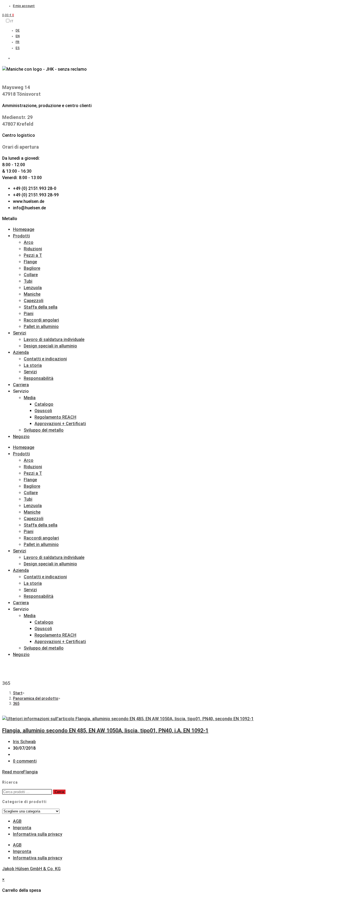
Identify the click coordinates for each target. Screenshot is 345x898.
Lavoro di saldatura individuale (54, 339)
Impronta (22, 827)
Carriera (21, 384)
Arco (28, 242)
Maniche (32, 294)
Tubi (28, 281)
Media (30, 397)
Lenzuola (33, 287)
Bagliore (32, 268)
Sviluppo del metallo (44, 430)
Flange (30, 261)
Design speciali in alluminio (50, 346)
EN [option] (18, 36)
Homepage (23, 229)
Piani (28, 313)
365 (16, 703)
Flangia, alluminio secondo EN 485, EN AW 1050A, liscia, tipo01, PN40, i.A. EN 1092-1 (105, 730)
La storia (33, 365)
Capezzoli (33, 300)
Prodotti (21, 235)
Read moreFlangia (20, 771)
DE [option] (18, 30)
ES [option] (18, 48)
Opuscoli (43, 410)
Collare (31, 274)
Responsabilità (38, 378)
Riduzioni (33, 248)
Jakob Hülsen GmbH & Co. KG (31, 868)
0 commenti (25, 761)
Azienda (21, 352)
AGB (17, 821)
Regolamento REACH (55, 417)
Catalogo (43, 404)
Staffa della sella (40, 307)
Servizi (19, 333)
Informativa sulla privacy (37, 834)
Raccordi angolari (41, 320)
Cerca (59, 792)
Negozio (21, 436)
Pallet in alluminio (41, 326)
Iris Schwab (24, 741)
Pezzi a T (33, 255)
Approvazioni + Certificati (60, 423)
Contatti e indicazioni (45, 358)
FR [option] (17, 42)
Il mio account (24, 6)
